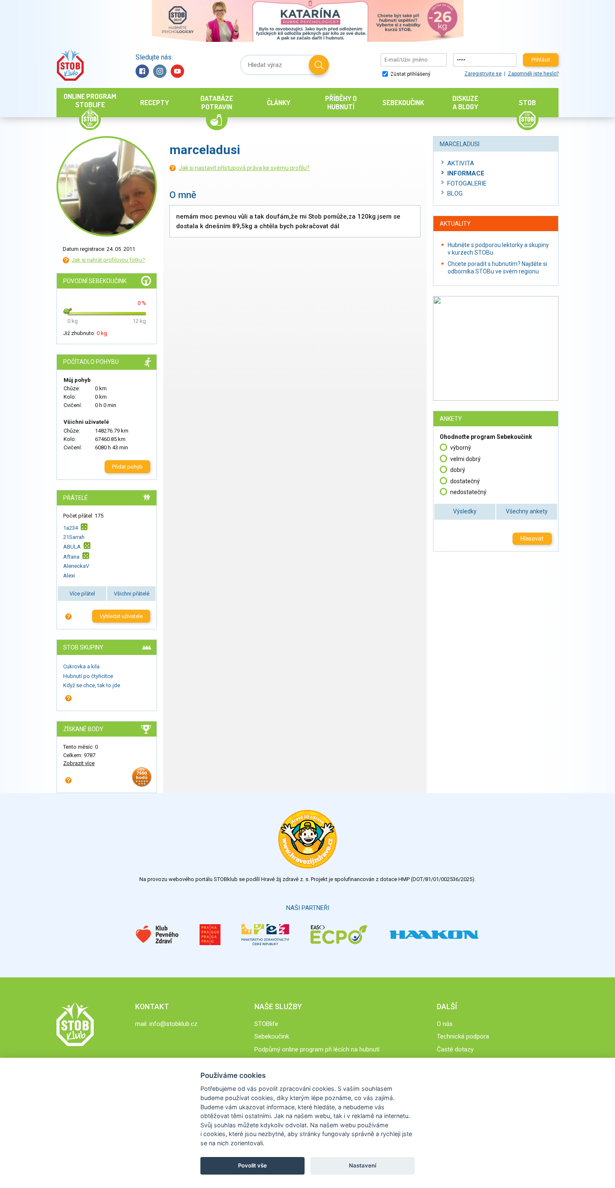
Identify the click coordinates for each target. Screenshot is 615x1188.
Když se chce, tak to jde (91, 685)
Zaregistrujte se (483, 74)
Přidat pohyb (127, 467)
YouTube (177, 71)
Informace (465, 173)
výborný (460, 447)
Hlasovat (531, 538)
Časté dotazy (455, 1049)
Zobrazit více (79, 763)
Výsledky (465, 511)
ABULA (72, 547)
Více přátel (82, 593)
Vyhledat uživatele (121, 616)
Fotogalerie (467, 183)
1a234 (70, 527)
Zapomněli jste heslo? (533, 74)
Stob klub (70, 65)
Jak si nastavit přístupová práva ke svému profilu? (244, 168)
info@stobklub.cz (173, 1024)
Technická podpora (463, 1036)
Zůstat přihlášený (409, 74)
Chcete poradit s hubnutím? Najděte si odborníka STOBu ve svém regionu (497, 267)
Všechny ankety (527, 511)
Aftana (71, 557)
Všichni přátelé (131, 593)
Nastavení (362, 1165)
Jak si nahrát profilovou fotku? (108, 260)
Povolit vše (252, 1165)
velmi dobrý (465, 459)
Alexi (69, 575)
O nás (445, 1024)
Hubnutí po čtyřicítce (88, 676)
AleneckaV (76, 566)
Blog (455, 193)
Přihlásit (540, 60)
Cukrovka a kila (81, 666)
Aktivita (460, 163)
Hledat (319, 65)
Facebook (142, 71)
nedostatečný (468, 492)
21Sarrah (74, 537)
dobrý (457, 469)
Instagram (160, 71)
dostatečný (465, 481)
